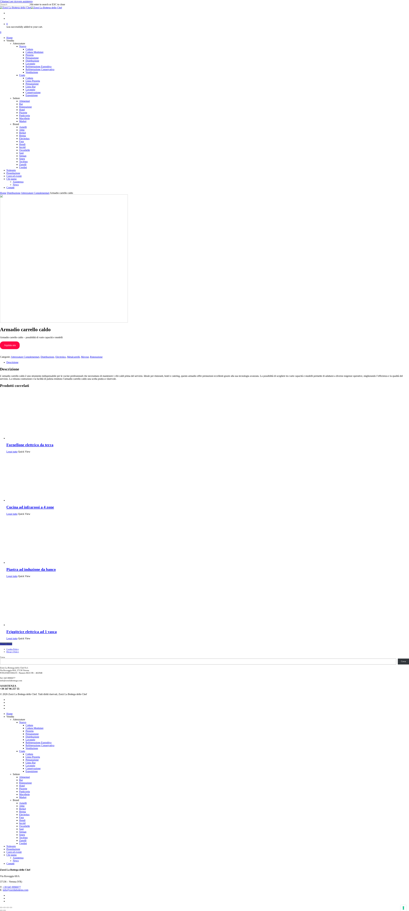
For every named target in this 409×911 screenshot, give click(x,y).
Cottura (29, 725)
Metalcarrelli (73, 357)
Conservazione (33, 768)
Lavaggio (30, 739)
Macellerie (24, 794)
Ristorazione (96, 357)
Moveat (85, 357)
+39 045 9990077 (12, 887)
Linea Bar (31, 762)
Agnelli (23, 803)
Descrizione (12, 362)
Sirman (22, 831)
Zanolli (22, 840)
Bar (21, 780)
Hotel (22, 785)
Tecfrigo (23, 837)
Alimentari (24, 777)
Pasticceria (24, 791)
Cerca (2, 657)
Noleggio (11, 846)
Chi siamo (11, 855)
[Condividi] (7, 907)
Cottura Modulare (34, 728)
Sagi (21, 829)
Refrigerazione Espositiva (38, 742)
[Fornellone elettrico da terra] (30, 438)
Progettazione (13, 849)
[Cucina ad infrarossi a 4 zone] (30, 500)
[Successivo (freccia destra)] (4, 910)
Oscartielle (24, 826)
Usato (22, 751)
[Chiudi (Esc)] (11, 907)
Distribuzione (13, 193)
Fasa (21, 817)
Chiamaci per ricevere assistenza (16, 1)
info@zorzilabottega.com (15, 890)
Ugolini (23, 843)
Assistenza (18, 857)
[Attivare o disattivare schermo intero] (4, 907)
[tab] (207, 362)
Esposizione (32, 771)
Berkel (22, 808)
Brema (22, 811)
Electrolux (60, 357)
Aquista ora (10, 345)
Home (3, 193)
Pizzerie (23, 788)
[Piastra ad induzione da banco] (30, 562)
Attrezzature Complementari (35, 193)
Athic (22, 806)
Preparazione (32, 734)
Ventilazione (32, 748)
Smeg (22, 834)
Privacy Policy (12, 652)
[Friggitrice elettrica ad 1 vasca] (30, 625)
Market (22, 797)
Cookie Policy (12, 649)
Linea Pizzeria (33, 757)
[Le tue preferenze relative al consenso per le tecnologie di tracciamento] (403, 908)
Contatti (10, 863)
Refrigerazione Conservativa (40, 745)
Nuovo (22, 722)
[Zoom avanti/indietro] (1, 907)
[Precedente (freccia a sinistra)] (1, 910)
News (16, 860)
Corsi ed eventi (14, 852)
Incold (22, 823)
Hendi (22, 820)
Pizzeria (30, 731)
